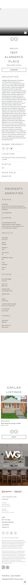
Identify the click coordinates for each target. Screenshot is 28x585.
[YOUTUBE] (11, 533)
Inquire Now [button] (14, 69)
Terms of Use (5, 537)
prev (12, 39)
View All (14, 437)
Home (3, 517)
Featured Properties (8, 522)
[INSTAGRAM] (7, 533)
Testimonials (5, 524)
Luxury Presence (15, 575)
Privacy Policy (12, 537)
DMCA (17, 537)
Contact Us (5, 527)
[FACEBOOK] (3, 533)
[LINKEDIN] (15, 533)
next (16, 39)
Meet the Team (6, 519)
